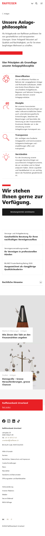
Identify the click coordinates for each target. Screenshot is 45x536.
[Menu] (41, 3)
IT (11, 519)
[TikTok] (18, 421)
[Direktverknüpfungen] (32, 3)
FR (7, 519)
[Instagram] (8, 421)
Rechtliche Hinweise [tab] (12, 282)
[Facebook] (3, 421)
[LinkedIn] (13, 421)
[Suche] (36, 3)
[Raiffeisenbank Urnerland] (9, 3)
